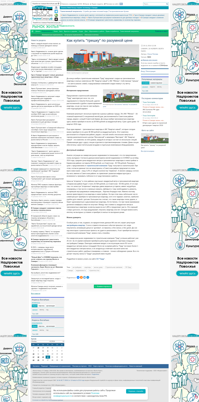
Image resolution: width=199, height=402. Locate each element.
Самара (70, 270)
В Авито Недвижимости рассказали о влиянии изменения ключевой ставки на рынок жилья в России (46, 138)
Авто (61, 31)
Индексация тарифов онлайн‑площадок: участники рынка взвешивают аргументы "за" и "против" (46, 69)
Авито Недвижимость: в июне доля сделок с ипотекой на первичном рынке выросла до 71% (97, 15)
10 (33, 354)
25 (38, 360)
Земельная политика (92, 35)
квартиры (87, 267)
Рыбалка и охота (161, 31)
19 (43, 357)
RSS (80, 4)
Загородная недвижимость (73, 35)
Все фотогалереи (147, 151)
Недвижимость (67, 25)
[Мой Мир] (87, 277)
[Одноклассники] (81, 277)
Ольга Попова (152, 54)
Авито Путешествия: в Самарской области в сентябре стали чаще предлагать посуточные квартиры (47, 130)
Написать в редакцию (69, 4)
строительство (94, 270)
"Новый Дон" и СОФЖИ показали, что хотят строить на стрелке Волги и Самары (46, 259)
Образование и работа (96, 31)
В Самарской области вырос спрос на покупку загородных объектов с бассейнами (45, 218)
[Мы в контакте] (56, 7)
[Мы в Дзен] (56, 19)
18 (38, 357)
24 (33, 360)
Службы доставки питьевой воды (95, 11)
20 (48, 357)
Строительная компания (113, 267)
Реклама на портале (79, 366)
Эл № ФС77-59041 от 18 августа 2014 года (71, 380)
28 (38, 348)
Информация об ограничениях (60, 366)
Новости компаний (135, 366)
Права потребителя (112, 31)
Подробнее (95, 374)
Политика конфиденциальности (116, 366)
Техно (56, 31)
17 (33, 357)
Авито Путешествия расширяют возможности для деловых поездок (113, 17)
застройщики (76, 267)
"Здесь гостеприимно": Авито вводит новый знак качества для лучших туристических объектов (47, 61)
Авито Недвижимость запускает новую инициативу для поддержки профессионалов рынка (45, 98)
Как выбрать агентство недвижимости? (45, 273)
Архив (87, 4)
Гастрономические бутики (119, 11)
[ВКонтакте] (78, 277)
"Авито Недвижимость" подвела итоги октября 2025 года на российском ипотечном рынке (45, 114)
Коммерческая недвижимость (52, 35)
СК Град (128, 267)
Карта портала (98, 366)
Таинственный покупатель (129, 31)
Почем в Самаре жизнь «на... (154, 107)
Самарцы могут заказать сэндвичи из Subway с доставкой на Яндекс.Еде (88, 8)
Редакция (44, 366)
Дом (86, 31)
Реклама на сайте (112, 4)
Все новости (35, 293)
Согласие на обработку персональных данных (47, 400)
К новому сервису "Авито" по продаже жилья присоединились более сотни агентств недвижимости (45, 234)
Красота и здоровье (70, 31)
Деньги (37, 31)
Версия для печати (150, 60)
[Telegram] (84, 277)
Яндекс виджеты (97, 4)
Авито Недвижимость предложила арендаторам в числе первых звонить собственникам (45, 145)
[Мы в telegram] (56, 11)
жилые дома (98, 267)
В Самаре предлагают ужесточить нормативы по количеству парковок (114, 20)
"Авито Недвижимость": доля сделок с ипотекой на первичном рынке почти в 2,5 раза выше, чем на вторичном (47, 153)
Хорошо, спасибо (135, 391)
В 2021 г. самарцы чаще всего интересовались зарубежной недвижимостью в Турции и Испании (45, 249)
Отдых (81, 31)
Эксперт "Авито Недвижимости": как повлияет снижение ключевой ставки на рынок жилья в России (46, 163)
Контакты (36, 366)
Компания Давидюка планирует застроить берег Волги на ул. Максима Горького (47, 267)
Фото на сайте (148, 130)
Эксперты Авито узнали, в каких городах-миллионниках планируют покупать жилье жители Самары (47, 202)
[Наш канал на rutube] (56, 15)
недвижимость (81, 270)
